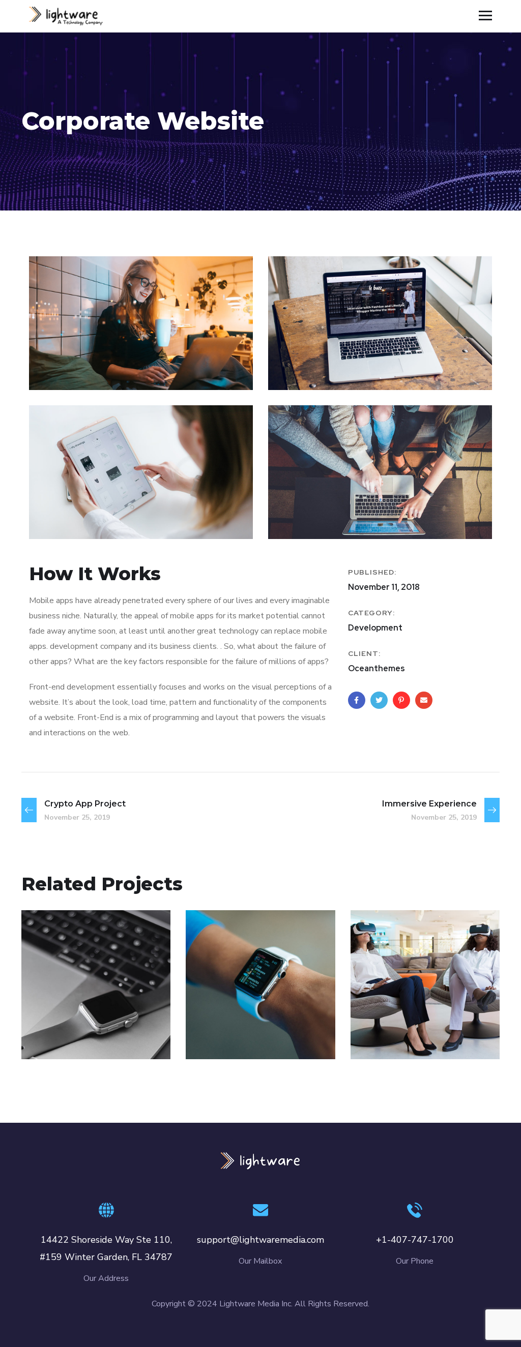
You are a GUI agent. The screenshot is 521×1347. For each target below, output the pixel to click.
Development (104, 1037)
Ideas (280, 1037)
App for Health (419, 1019)
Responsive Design (243, 1012)
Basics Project (87, 1019)
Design (56, 1037)
